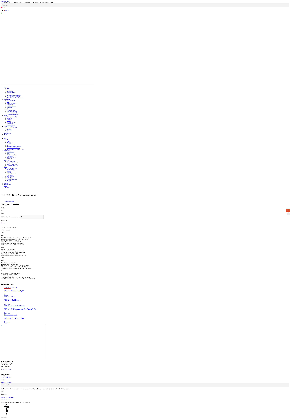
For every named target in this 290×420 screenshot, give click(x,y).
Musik (8, 88)
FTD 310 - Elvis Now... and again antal (10, 217)
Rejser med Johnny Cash (13, 114)
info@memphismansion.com (7, 372)
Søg (1, 4)
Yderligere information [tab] (9, 201)
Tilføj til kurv (4, 220)
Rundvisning (10, 104)
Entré (8, 102)
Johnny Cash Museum (12, 111)
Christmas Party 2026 (12, 117)
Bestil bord (9, 130)
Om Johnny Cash (11, 110)
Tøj (7, 93)
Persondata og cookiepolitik (7, 397)
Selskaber (6, 131)
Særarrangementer (11, 122)
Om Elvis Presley (11, 100)
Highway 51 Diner (8, 126)
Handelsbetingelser (5, 399)
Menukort (9, 129)
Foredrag (9, 121)
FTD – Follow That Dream (13, 96)
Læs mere (6, 295)
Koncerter (9, 119)
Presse (8, 136)
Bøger (8, 89)
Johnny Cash (7, 108)
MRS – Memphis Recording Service (15, 98)
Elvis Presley (7, 99)
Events (5, 115)
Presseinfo (3, 379)
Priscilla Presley (10, 118)
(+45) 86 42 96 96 (7, 369)
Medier (5, 134)
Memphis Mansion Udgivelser (14, 95)
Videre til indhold (5, 1)
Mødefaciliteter (7, 133)
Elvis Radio (9, 107)
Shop (5, 87)
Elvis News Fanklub (11, 103)
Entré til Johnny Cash (12, 112)
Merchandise (10, 91)
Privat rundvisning (11, 106)
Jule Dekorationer (11, 92)
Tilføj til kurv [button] (7, 304)
